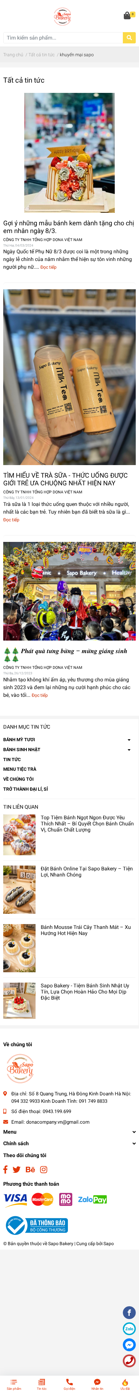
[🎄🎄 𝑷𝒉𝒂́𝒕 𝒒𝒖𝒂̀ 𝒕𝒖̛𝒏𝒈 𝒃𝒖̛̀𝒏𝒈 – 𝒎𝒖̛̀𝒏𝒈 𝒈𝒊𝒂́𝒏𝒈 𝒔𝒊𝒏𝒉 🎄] (69, 591)
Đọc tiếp (48, 267)
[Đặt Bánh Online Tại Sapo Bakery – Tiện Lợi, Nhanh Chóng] (19, 890)
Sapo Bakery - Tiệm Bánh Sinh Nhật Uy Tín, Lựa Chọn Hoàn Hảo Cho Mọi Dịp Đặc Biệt (85, 992)
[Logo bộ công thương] (35, 1225)
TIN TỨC (12, 759)
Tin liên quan (20, 807)
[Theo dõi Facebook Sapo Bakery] (5, 1169)
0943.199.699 (57, 1111)
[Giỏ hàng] (128, 16)
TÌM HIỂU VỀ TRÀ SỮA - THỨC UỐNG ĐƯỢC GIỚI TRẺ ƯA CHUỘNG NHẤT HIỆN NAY (65, 479)
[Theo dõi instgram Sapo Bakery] (43, 1169)
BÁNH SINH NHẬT (21, 749)
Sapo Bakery (60, 1243)
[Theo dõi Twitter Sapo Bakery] (17, 1169)
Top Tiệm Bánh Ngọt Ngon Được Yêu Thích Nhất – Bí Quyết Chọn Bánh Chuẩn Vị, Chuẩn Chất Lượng (87, 823)
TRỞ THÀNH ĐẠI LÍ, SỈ (25, 789)
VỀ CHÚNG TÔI (18, 779)
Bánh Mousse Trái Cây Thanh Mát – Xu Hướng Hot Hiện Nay (86, 930)
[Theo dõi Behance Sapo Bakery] (30, 1169)
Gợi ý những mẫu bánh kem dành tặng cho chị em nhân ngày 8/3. (68, 227)
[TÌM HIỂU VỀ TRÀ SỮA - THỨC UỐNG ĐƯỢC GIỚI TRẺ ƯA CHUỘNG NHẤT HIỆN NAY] (69, 377)
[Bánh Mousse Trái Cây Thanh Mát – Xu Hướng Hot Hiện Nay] (19, 948)
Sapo (108, 1243)
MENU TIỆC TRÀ (19, 769)
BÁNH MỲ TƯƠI (19, 739)
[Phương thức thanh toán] (55, 1200)
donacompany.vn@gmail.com (58, 1122)
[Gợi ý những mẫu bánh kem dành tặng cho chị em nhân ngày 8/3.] (69, 153)
